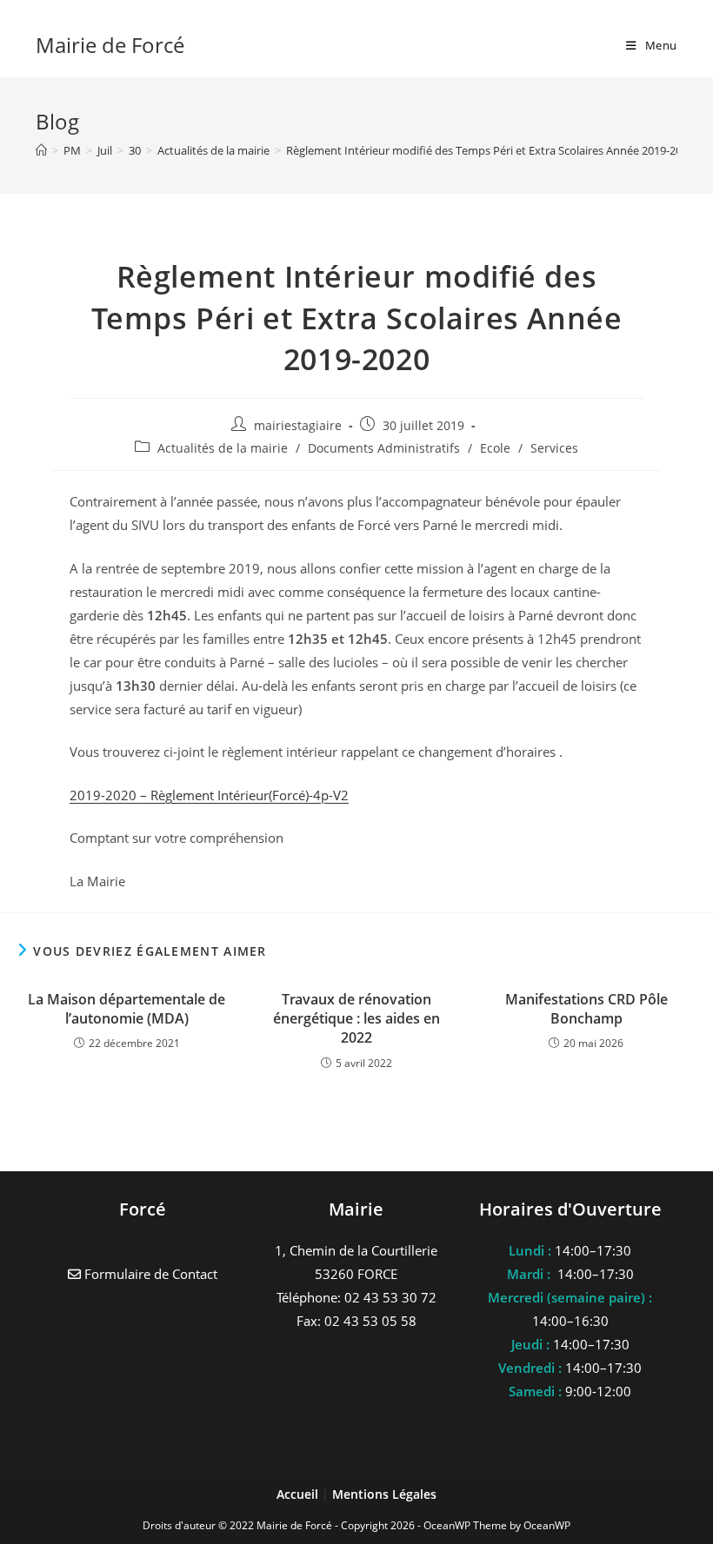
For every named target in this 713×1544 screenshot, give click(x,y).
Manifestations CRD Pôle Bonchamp (586, 1009)
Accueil (299, 1494)
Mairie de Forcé (110, 44)
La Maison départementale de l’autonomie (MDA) (126, 1009)
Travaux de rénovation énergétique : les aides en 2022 (356, 1019)
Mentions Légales (384, 1494)
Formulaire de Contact (149, 1273)
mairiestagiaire (298, 425)
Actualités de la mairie (222, 448)
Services (554, 448)
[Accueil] (41, 150)
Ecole (495, 448)
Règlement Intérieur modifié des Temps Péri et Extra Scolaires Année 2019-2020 (490, 150)
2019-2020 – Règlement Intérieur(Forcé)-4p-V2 (209, 795)
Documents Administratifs (384, 448)
